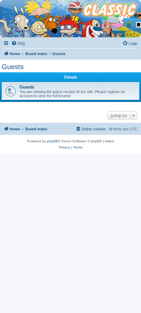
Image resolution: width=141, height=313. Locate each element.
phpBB (52, 141)
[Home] (70, 8)
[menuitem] (18, 43)
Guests (13, 66)
